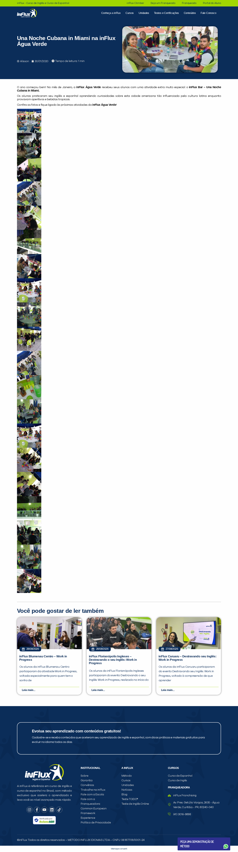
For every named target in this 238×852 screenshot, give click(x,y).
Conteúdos (190, 13)
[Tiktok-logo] (59, 810)
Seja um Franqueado (163, 3)
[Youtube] (44, 810)
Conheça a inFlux (111, 13)
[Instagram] (29, 810)
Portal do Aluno (212, 3)
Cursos (129, 13)
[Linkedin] (52, 810)
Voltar (187, 838)
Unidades (144, 13)
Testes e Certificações (166, 13)
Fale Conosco (208, 13)
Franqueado (189, 3)
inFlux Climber (135, 3)
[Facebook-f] (37, 810)
